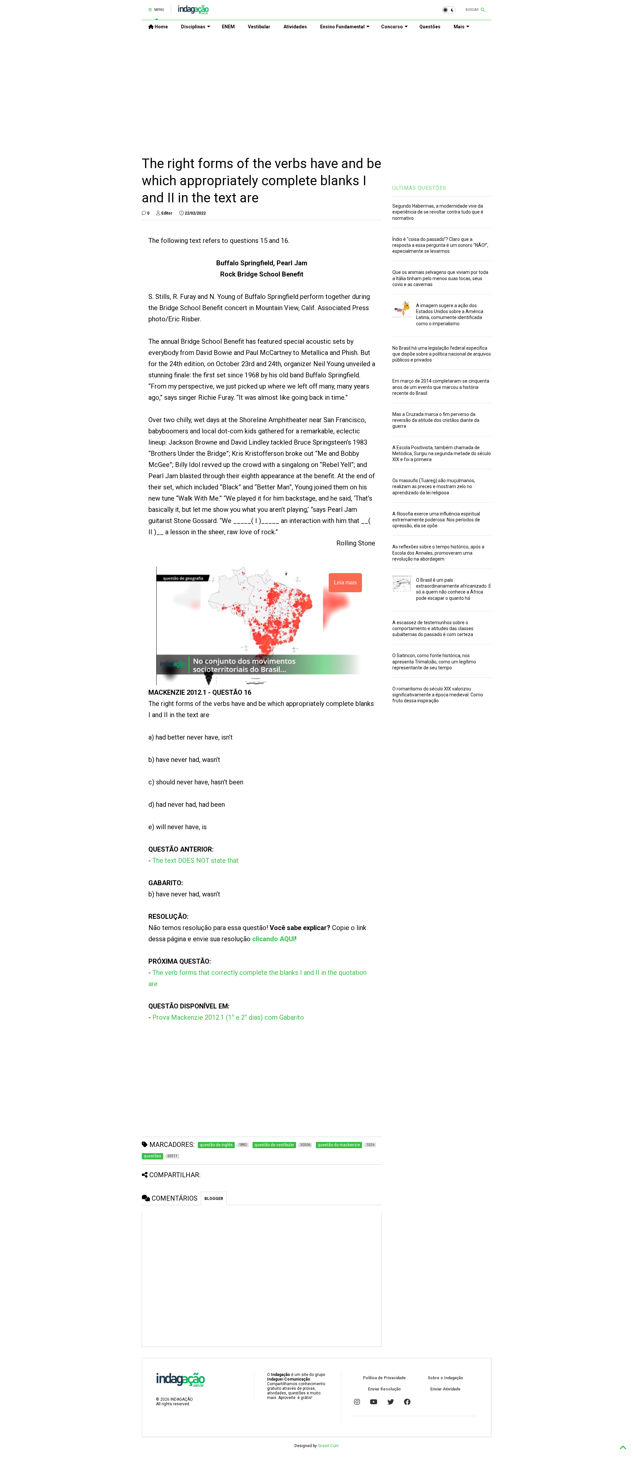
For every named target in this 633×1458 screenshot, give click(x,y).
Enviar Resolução (384, 1389)
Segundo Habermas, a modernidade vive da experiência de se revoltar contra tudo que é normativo (437, 211)
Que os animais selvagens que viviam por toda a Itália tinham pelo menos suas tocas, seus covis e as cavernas (440, 278)
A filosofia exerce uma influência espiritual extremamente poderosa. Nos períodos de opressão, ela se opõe (436, 519)
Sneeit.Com (328, 1445)
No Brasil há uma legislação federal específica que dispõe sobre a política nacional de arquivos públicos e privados (441, 354)
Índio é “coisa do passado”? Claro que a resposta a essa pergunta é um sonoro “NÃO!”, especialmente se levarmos (440, 245)
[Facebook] (407, 1402)
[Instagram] (357, 1402)
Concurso (392, 26)
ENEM (228, 26)
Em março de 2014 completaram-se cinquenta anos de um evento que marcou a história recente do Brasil (440, 386)
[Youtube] (373, 1402)
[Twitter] (390, 1402)
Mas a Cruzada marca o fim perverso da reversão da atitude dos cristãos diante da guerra (435, 420)
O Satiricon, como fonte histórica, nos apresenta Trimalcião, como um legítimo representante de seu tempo (434, 661)
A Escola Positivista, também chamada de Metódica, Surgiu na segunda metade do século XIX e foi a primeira (441, 453)
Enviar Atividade (445, 1389)
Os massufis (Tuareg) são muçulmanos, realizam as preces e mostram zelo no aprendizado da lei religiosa (433, 486)
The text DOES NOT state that (195, 860)
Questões (429, 26)
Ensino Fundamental (342, 26)
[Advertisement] (316, 89)
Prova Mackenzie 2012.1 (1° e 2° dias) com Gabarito (228, 1017)
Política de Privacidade (384, 1378)
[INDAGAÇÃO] (193, 12)
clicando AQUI (273, 939)
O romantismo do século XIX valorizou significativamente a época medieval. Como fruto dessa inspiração (437, 694)
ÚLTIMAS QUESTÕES (419, 188)
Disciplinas (193, 26)
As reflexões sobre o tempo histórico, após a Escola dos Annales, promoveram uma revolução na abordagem (438, 552)
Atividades (295, 26)
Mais (459, 26)
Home (161, 26)
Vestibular (259, 26)
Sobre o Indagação (445, 1378)
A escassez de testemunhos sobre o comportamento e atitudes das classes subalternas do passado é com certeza (432, 628)
